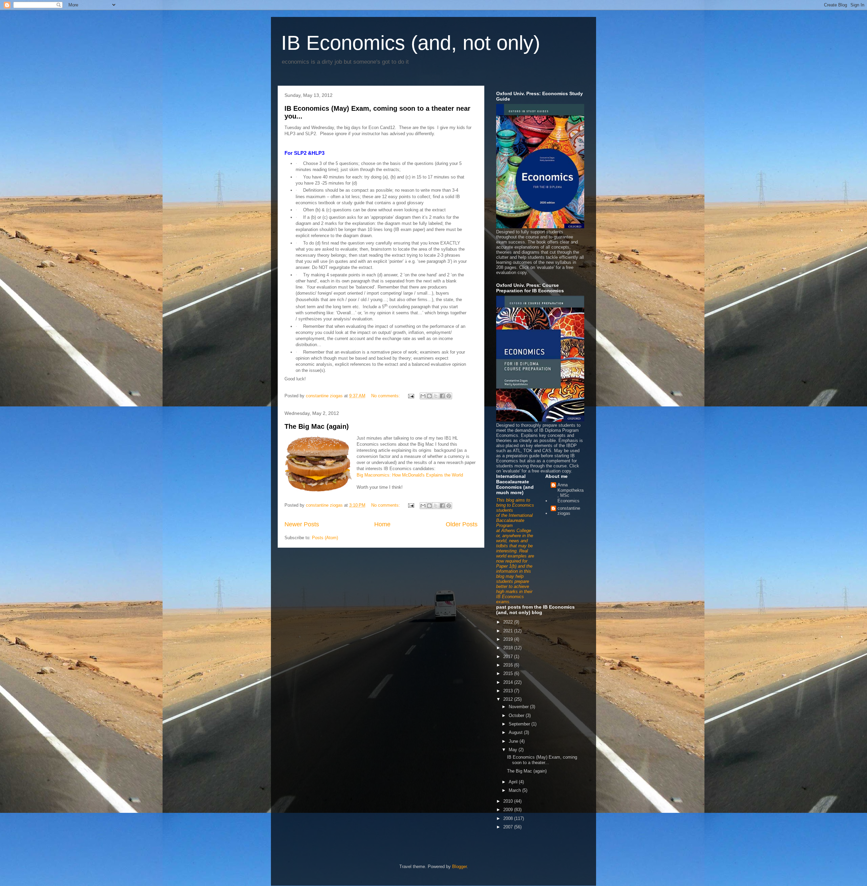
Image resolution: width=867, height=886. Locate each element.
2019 (508, 639)
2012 (508, 699)
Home (382, 524)
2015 (508, 673)
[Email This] (423, 396)
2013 (508, 690)
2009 (508, 809)
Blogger (459, 866)
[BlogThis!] (429, 396)
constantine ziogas (568, 511)
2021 (508, 630)
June (514, 741)
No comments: (386, 395)
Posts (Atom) (325, 537)
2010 (508, 801)
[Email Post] (411, 395)
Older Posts (462, 524)
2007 (508, 826)
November (519, 706)
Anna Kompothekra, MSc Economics (570, 492)
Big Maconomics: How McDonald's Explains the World (410, 475)
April (514, 781)
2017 (508, 656)
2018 (508, 647)
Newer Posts (301, 524)
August (516, 732)
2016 (508, 665)
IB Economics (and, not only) (410, 42)
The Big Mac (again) (316, 426)
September (520, 723)
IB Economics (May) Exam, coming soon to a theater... (542, 760)
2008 (508, 818)
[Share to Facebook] (442, 396)
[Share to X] (435, 396)
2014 (508, 682)
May (514, 749)
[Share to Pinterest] (448, 396)
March (515, 790)
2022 (508, 622)
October (517, 715)
